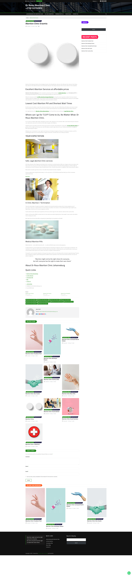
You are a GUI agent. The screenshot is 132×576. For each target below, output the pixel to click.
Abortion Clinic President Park (34, 354)
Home (27, 17)
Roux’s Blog (68, 14)
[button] (129, 573)
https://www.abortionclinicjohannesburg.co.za (49, 311)
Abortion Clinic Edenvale (54, 299)
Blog (27, 279)
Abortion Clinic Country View (51, 379)
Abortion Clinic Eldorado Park (57, 301)
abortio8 (28, 26)
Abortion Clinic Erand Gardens (70, 419)
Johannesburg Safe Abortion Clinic (34, 14)
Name (27, 466)
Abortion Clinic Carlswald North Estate (70, 340)
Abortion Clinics (30, 419)
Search (85, 22)
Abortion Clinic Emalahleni (31, 303)
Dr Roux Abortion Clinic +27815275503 (38, 6)
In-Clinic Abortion (49, 14)
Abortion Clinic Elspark (69, 301)
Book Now (28, 176)
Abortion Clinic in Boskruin (33, 444)
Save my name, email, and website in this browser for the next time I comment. (42, 476)
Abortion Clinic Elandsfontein (44, 301)
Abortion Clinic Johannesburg (32, 273)
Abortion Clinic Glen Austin (33, 394)
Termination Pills (59, 14)
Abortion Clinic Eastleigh (31, 299)
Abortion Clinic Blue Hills (68, 394)
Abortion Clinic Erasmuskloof (51, 411)
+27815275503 (29, 284)
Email (27, 471)
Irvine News (45, 553)
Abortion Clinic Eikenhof (66, 299)
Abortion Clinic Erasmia (34, 17)
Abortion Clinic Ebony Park (43, 299)
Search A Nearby (71, 536)
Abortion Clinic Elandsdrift (65, 293)
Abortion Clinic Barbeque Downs (50, 359)
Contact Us (75, 14)
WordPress (40, 553)
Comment (28, 456)
